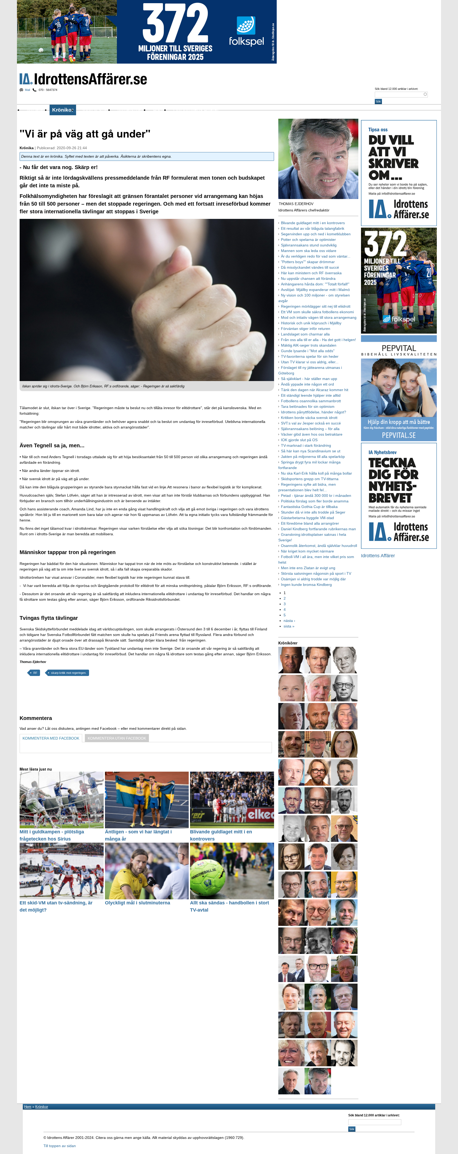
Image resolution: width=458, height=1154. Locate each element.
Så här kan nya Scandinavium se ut (310, 451)
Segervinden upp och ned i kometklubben (316, 234)
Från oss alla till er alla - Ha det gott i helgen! (318, 340)
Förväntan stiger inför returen (305, 328)
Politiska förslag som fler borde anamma (315, 501)
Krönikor (62, 110)
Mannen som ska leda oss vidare (308, 251)
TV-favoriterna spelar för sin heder (309, 356)
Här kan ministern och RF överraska (311, 273)
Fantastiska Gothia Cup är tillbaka (309, 507)
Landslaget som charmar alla (305, 334)
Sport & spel (94, 110)
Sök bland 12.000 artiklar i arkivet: (396, 88)
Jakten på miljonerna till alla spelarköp (313, 456)
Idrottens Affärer (83, 79)
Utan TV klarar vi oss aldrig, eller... (309, 362)
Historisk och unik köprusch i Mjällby (311, 323)
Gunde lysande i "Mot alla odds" (307, 351)
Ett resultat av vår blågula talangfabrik (312, 228)
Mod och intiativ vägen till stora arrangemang (318, 317)
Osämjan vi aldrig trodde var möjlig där (313, 579)
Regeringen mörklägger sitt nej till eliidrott (315, 306)
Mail (27, 89)
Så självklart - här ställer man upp (309, 379)
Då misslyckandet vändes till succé (310, 267)
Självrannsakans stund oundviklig (309, 245)
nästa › (289, 620)
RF (35, 672)
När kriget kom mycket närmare (307, 551)
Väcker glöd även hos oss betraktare (311, 434)
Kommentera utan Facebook (117, 738)
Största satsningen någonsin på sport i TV (316, 573)
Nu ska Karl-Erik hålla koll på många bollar (316, 473)
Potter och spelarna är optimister (308, 239)
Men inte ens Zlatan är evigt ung (308, 568)
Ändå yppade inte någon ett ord (307, 384)
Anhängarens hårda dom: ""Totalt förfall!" (315, 284)
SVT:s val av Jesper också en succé (311, 423)
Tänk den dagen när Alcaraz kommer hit (314, 390)
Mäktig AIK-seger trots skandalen (308, 345)
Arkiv (158, 110)
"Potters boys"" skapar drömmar (308, 262)
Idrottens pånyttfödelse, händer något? (313, 412)
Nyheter (36, 110)
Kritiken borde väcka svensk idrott (309, 417)
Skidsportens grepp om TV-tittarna (309, 479)
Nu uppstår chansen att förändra (308, 278)
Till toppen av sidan (59, 1146)
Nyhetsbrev (130, 110)
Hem (27, 1107)
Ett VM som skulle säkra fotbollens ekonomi (317, 312)
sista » (289, 626)
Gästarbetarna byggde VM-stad (307, 518)
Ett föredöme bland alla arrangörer (310, 523)
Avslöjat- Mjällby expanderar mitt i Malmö (315, 290)
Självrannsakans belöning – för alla (310, 429)
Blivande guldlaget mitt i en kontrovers (313, 223)
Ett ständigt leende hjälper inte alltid (311, 395)
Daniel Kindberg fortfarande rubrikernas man (318, 529)
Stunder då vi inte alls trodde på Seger (313, 512)
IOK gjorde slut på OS (299, 440)
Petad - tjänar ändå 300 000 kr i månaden (316, 495)
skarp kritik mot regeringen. (68, 672)
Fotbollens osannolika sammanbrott (311, 401)
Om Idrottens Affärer (196, 110)
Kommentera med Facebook (51, 738)
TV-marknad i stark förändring (306, 445)
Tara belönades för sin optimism (307, 406)
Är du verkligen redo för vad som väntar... (315, 256)
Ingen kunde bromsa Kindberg (306, 584)
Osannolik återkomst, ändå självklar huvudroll (319, 545)
